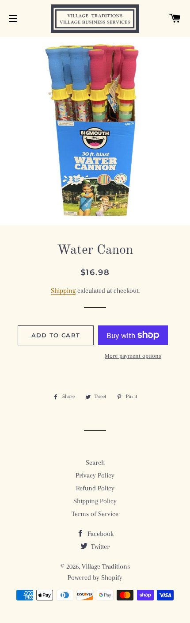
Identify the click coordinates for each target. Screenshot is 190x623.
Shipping (63, 290)
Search (95, 462)
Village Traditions (106, 566)
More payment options (133, 355)
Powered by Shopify (95, 577)
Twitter (99, 546)
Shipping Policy (95, 501)
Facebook (100, 534)
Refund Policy (95, 488)
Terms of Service (95, 514)
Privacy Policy (95, 475)
